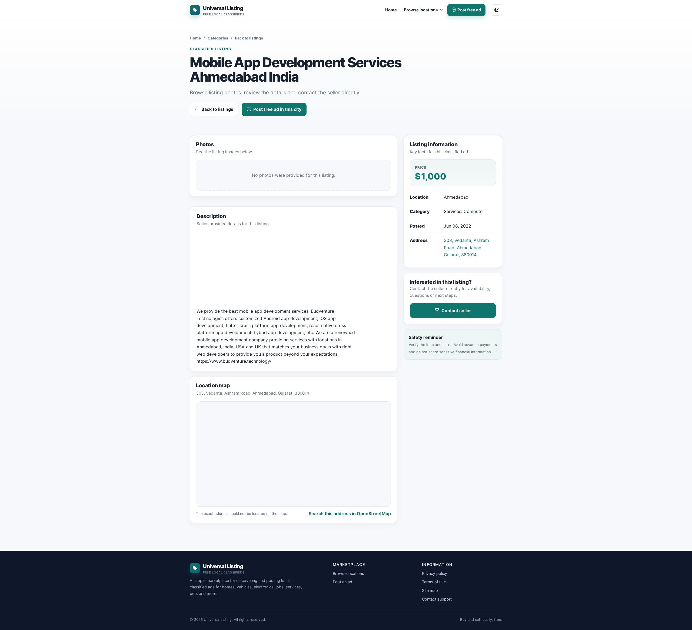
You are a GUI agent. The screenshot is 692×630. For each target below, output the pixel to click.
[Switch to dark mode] (496, 10)
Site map (430, 590)
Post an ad (342, 581)
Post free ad (469, 9)
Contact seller (456, 310)
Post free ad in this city (277, 109)
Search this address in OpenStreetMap (350, 513)
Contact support (437, 599)
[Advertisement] (293, 270)
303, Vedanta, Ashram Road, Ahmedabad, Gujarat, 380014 (466, 247)
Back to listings (249, 38)
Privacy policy (434, 573)
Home (391, 9)
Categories (218, 38)
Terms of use (434, 581)
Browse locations (348, 573)
